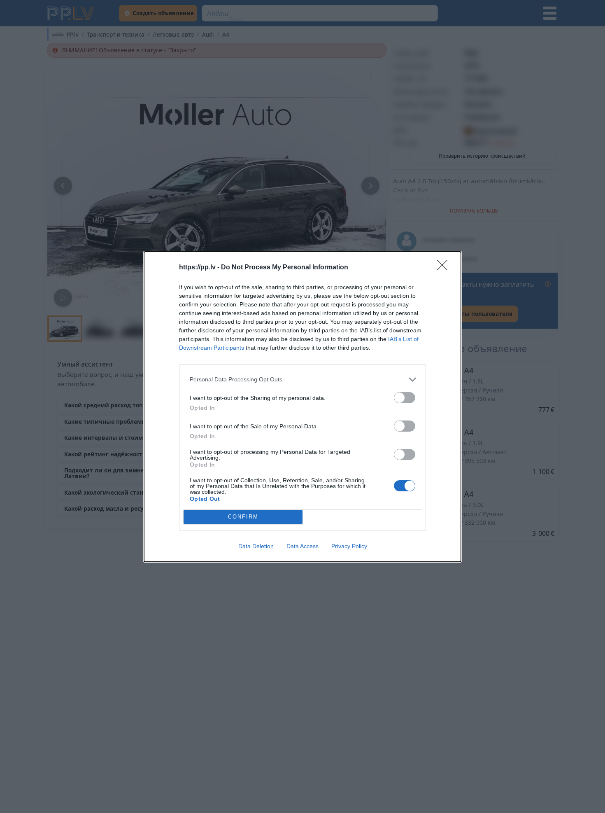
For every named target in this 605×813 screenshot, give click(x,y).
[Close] (445, 268)
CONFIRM (243, 517)
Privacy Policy (349, 546)
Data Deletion (256, 546)
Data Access (302, 546)
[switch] (404, 397)
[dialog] (302, 407)
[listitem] (302, 379)
